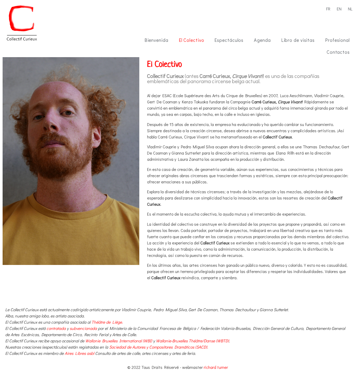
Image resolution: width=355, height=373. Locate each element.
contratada (56, 328)
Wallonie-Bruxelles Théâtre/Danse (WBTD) (192, 340)
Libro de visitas (298, 40)
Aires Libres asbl (79, 353)
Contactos (338, 52)
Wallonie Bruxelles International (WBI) (118, 340)
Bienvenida (156, 40)
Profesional (337, 40)
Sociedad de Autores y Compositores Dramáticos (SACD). (158, 347)
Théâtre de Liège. (107, 322)
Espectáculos (229, 40)
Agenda (262, 40)
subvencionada (83, 328)
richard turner (216, 367)
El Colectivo (191, 40)
